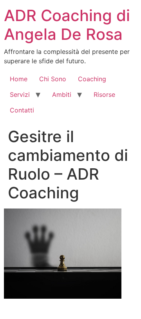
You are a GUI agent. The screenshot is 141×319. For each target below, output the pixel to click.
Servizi (20, 94)
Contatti (22, 110)
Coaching (92, 79)
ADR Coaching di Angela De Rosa (67, 25)
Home (18, 79)
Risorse (104, 94)
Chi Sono (52, 79)
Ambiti (61, 94)
